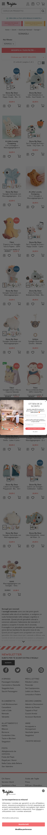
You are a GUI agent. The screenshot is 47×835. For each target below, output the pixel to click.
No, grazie (35, 431)
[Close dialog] (45, 401)
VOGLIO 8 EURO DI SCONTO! (35, 428)
